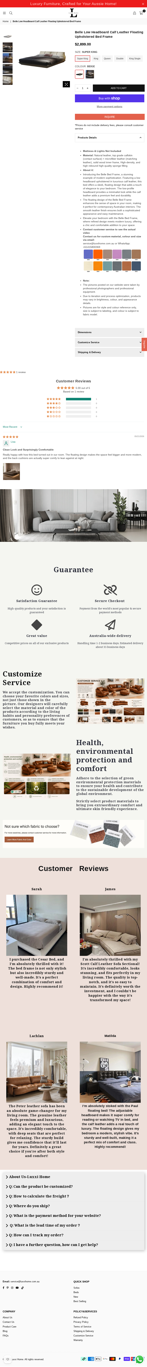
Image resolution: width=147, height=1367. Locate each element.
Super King (82, 58)
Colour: (85, 66)
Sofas (77, 1287)
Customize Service (88, 342)
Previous (16, 59)
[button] (8, 372)
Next (70, 58)
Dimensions (85, 332)
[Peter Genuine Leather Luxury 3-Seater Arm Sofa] (36, 1072)
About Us (7, 1317)
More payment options (109, 106)
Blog (5, 1331)
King (96, 58)
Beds (76, 1292)
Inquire (109, 116)
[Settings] (134, 12)
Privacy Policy (81, 1322)
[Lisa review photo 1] (11, 471)
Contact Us (8, 1322)
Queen (107, 58)
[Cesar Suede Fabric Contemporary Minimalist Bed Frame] (36, 925)
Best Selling (80, 1301)
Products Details (87, 137)
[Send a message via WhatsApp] (139, 1359)
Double (120, 58)
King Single (135, 58)
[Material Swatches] (73, 834)
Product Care (9, 1326)
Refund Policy (81, 1317)
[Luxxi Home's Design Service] (110, 701)
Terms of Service (82, 1326)
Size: (86, 52)
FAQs (6, 1335)
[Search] (11, 12)
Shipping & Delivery (89, 352)
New (76, 1296)
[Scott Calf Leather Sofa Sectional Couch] (110, 925)
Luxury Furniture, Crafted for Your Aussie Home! (73, 4)
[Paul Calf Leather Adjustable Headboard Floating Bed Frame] (110, 1072)
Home (6, 21)
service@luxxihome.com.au (24, 1281)
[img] (10, 436)
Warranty (78, 1340)
